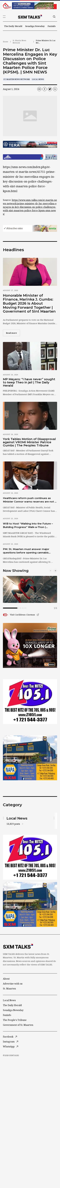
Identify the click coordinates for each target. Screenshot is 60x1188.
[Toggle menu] (4, 17)
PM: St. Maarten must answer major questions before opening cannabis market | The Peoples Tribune (26, 551)
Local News (38, 79)
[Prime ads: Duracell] (30, 645)
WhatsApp (9, 1046)
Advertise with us (12, 983)
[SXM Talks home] (30, 16)
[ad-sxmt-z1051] (30, 701)
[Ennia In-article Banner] (30, 228)
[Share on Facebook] (45, 89)
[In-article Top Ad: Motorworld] (30, 144)
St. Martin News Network (19, 41)
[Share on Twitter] (50, 89)
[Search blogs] (54, 17)
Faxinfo (52, 26)
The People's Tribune (15, 1020)
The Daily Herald (13, 26)
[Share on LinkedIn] (55, 89)
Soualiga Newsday (35, 26)
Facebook (8, 1036)
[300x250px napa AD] (30, 757)
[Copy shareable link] (39, 89)
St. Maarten (9, 988)
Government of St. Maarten (18, 1025)
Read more (13, 332)
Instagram (9, 1041)
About (6, 978)
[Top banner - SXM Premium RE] (30, 5)
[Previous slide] (50, 570)
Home (5, 41)
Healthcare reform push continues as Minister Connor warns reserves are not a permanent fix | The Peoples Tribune (29, 500)
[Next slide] (55, 570)
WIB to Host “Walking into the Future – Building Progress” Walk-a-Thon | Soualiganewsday (28, 525)
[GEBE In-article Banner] (30, 157)
